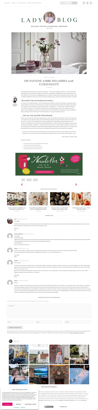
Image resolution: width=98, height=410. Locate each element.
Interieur (29, 179)
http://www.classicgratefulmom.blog (21, 244)
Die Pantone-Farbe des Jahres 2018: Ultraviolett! (49, 82)
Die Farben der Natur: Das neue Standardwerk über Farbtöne (36, 143)
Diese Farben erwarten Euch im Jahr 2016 (32, 145)
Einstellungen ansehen (30, 404)
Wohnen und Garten (49, 77)
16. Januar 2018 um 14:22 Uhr (23, 260)
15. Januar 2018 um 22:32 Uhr (21, 219)
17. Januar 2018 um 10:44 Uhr (22, 280)
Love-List (47, 400)
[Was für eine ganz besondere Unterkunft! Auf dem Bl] (59, 354)
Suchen (74, 3)
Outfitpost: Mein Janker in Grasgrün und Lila (32, 148)
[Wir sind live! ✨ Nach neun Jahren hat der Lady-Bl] (39, 354)
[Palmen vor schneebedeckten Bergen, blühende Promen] (79, 354)
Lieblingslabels (22, 3)
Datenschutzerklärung (74, 332)
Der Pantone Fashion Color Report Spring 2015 (33, 146)
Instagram (61, 400)
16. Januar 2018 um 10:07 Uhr (28, 234)
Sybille (14, 96)
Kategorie (7, 3)
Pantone (35, 179)
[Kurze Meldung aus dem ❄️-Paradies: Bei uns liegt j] (79, 374)
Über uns (14, 3)
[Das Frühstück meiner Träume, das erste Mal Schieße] (59, 374)
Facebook (66, 400)
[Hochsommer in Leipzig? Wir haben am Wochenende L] (18, 354)
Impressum (23, 407)
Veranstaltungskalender (34, 3)
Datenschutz (16, 407)
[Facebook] (84, 3)
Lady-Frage (40, 400)
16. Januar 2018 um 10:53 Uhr (23, 248)
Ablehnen (18, 404)
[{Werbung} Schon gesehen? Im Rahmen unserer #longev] (39, 374)
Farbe (23, 179)
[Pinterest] (91, 3)
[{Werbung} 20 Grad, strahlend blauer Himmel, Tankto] (18, 374)
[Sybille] (15, 99)
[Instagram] (87, 3)
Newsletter (84, 400)
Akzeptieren (7, 404)
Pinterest (72, 400)
